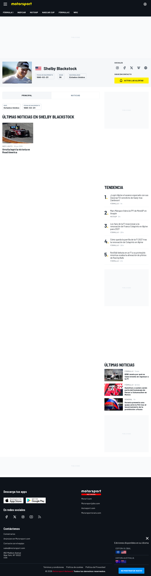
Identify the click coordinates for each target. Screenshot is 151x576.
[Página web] (146, 68)
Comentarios (9, 534)
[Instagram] (117, 68)
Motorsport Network (63, 571)
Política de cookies (74, 567)
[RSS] (39, 517)
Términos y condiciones (53, 567)
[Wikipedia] (139, 68)
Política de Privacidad (95, 567)
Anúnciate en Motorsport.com (17, 538)
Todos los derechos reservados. (90, 571)
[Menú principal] (5, 4)
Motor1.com (86, 498)
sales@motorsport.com (14, 548)
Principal (27, 95)
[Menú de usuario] (145, 4)
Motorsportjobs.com (90, 503)
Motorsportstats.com (91, 513)
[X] (131, 68)
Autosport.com (88, 508)
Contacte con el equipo (14, 543)
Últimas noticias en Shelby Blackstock (38, 116)
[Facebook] (124, 68)
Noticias (75, 95)
